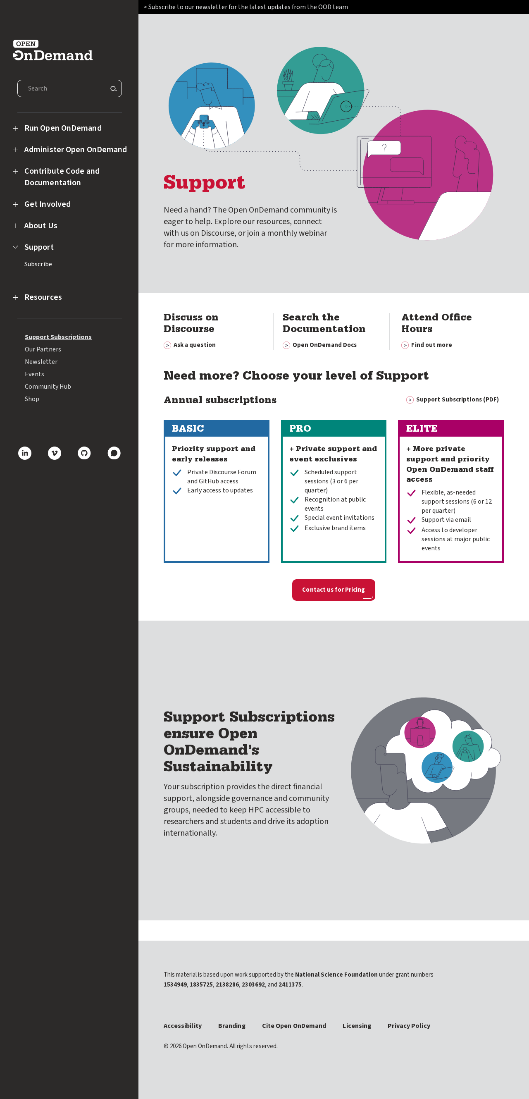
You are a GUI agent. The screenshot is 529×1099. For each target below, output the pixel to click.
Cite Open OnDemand (294, 1026)
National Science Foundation (336, 974)
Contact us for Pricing (333, 589)
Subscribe (38, 264)
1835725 (201, 984)
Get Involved (47, 204)
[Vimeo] (54, 453)
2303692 (253, 984)
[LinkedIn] (24, 453)
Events (34, 374)
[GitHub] (84, 453)
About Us (40, 226)
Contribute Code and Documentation (62, 177)
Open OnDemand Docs (325, 345)
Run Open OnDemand (63, 128)
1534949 (175, 984)
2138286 (227, 984)
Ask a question (195, 345)
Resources (43, 297)
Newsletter (41, 361)
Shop (32, 399)
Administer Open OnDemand (75, 149)
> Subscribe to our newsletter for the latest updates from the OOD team (246, 7)
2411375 (290, 984)
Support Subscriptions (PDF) (457, 399)
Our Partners (43, 349)
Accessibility (183, 1026)
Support (39, 247)
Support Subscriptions (58, 337)
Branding (231, 1026)
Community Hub (48, 386)
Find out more (431, 345)
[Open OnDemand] (53, 47)
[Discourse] (114, 453)
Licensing (357, 1026)
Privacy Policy (409, 1026)
